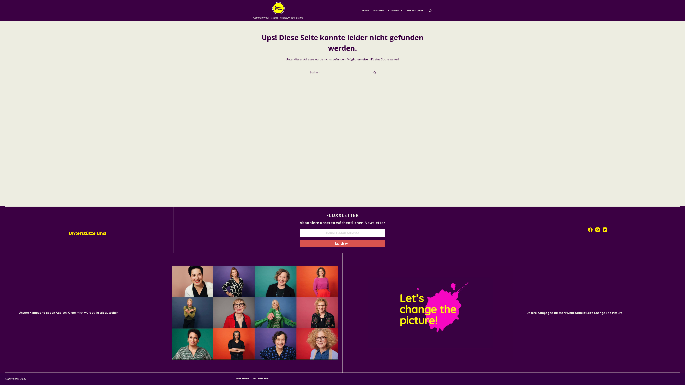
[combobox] (339, 72)
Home (365, 10)
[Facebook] (590, 229)
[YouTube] (605, 229)
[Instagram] (597, 229)
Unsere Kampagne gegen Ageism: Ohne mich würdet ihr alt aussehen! (69, 313)
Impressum (242, 378)
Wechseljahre (415, 10)
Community (395, 10)
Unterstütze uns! (87, 233)
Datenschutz (261, 378)
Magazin (378, 10)
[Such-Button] (374, 72)
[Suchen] (430, 10)
